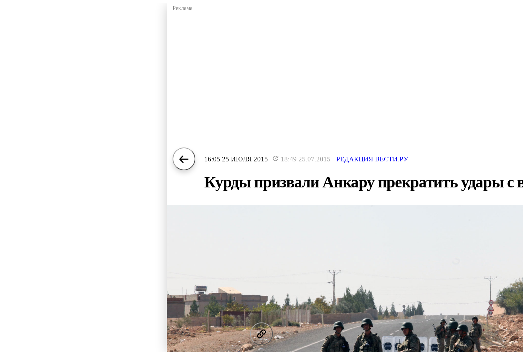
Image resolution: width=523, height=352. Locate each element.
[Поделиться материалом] (261, 333)
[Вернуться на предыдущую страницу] (184, 158)
